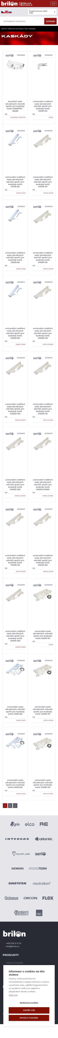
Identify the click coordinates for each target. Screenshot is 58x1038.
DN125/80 (14, 117)
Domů (4, 29)
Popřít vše (29, 1010)
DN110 (51, 117)
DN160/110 (22, 117)
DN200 (50, 344)
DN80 (18, 193)
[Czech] (3, 12)
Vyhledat (50, 21)
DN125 (51, 193)
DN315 (23, 571)
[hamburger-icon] (54, 4)
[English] (6, 12)
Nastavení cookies (29, 1003)
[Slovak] (10, 12)
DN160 (50, 269)
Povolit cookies (29, 1018)
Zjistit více (13, 995)
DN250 (50, 420)
